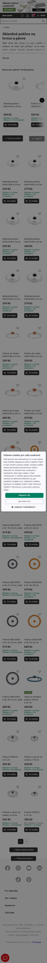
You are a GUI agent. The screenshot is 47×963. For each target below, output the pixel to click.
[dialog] (23, 481)
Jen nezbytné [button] (24, 501)
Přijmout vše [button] (24, 495)
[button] (23, 507)
